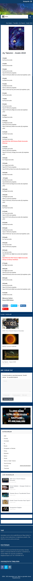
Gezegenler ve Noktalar (9, 448)
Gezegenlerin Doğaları (16, 507)
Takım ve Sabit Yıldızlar (10, 460)
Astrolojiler (6, 441)
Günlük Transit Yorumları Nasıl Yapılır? (20, 500)
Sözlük (5, 458)
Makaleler (6, 453)
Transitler (6, 465)
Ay (4, 443)
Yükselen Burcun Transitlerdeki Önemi (20, 493)
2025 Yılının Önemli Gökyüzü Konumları (13, 330)
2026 (5, 436)
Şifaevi (5, 456)
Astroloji (6, 438)
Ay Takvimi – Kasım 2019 (9, 362)
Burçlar (5, 446)
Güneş (5, 451)
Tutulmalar (6, 468)
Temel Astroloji (7, 463)
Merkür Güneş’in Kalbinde (9, 346)
